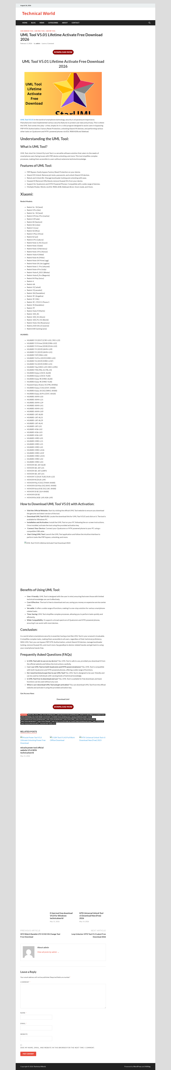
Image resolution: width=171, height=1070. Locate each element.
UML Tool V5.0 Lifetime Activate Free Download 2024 (71, 721)
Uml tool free (69, 719)
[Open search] (149, 23)
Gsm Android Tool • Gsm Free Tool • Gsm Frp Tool (37, 31)
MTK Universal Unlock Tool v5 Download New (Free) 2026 (91, 915)
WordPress (137, 1066)
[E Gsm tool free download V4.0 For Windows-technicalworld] (63, 824)
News (42, 23)
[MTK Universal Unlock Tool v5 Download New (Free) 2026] (92, 824)
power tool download (61, 717)
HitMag (147, 1066)
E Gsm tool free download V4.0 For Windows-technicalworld (61, 915)
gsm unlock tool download (68, 715)
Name (23, 1013)
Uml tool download (54, 719)
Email (23, 1023)
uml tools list (98, 721)
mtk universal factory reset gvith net (36, 717)
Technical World (38, 13)
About (65, 23)
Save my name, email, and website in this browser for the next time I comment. (57, 1048)
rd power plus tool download (33, 719)
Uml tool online (44, 721)
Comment (25, 982)
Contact (75, 23)
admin (38, 43)
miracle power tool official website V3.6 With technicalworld (32, 750)
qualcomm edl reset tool (81, 717)
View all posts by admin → (48, 952)
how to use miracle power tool (92, 715)
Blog (33, 23)
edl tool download (47, 715)
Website (24, 1034)
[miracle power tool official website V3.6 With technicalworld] (33, 741)
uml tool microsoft (29, 721)
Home (24, 23)
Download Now (63, 52)
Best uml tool (33, 715)
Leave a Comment (48, 43)
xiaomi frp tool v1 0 (47, 723)
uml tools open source (30, 723)
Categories (53, 23)
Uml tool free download (85, 719)
